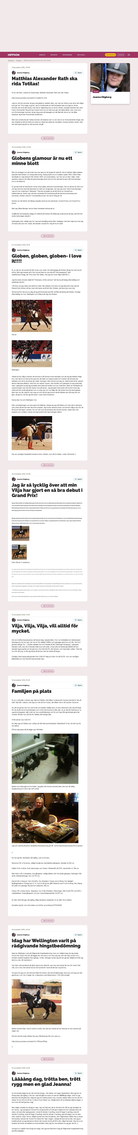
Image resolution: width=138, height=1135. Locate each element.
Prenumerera (110, 55)
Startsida (11, 60)
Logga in (121, 55)
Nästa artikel (48, 138)
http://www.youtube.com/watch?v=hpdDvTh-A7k (29, 98)
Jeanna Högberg (23, 72)
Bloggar (18, 60)
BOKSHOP (54, 55)
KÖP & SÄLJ (81, 55)
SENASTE (42, 55)
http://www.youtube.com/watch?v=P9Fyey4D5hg (29, 1041)
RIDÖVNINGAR (67, 55)
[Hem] (13, 55)
